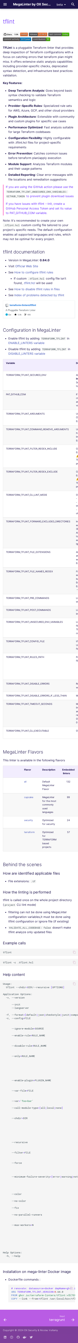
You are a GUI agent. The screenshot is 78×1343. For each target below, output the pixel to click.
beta (60, 4)
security (28, 820)
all (25, 781)
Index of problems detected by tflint (39, 295)
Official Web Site (26, 266)
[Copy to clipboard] (74, 952)
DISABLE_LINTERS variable (26, 353)
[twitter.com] (31, 1337)
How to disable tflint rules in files (37, 289)
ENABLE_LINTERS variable (26, 343)
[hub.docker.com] (25, 1337)
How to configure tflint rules (33, 272)
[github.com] (12, 1337)
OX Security (30, 1330)
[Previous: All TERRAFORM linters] (5, 1319)
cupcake (28, 797)
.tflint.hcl (29, 283)
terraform (29, 832)
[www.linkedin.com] (5, 1337)
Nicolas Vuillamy (49, 1330)
